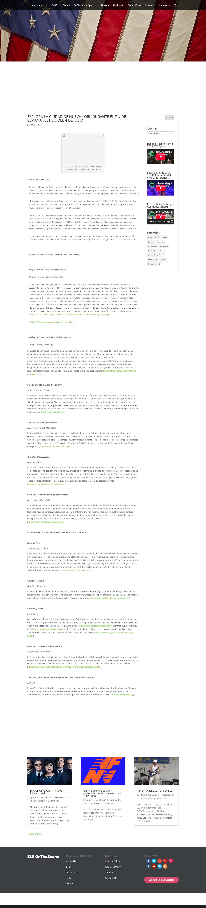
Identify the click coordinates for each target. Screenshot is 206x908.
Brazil (157, 237)
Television (163, 259)
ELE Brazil (65, 5)
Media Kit (71, 883)
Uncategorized (154, 264)
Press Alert (150, 5)
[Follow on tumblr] (148, 866)
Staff (54, 5)
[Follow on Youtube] (154, 866)
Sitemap (109, 872)
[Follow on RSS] (165, 866)
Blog (150, 237)
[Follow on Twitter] (154, 861)
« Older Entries (34, 834)
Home (32, 5)
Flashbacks (118, 5)
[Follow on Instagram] (171, 861)
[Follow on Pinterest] (165, 861)
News (104, 5)
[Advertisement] (103, 90)
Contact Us (164, 5)
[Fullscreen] (172, 221)
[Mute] (168, 221)
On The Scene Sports (84, 5)
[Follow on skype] (159, 866)
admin (36, 797)
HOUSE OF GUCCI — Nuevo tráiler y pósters (46, 792)
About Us (43, 5)
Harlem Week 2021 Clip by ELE (154, 790)
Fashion (151, 242)
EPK (68, 877)
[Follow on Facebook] (148, 861)
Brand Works (134, 5)
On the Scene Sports (156, 255)
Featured (160, 242)
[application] (160, 216)
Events (164, 237)
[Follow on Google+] (159, 861)
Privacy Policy (112, 861)
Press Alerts (72, 872)
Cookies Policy (113, 866)
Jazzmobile (164, 246)
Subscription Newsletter (161, 879)
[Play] (150, 221)
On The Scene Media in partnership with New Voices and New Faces (102, 793)
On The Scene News (156, 251)
